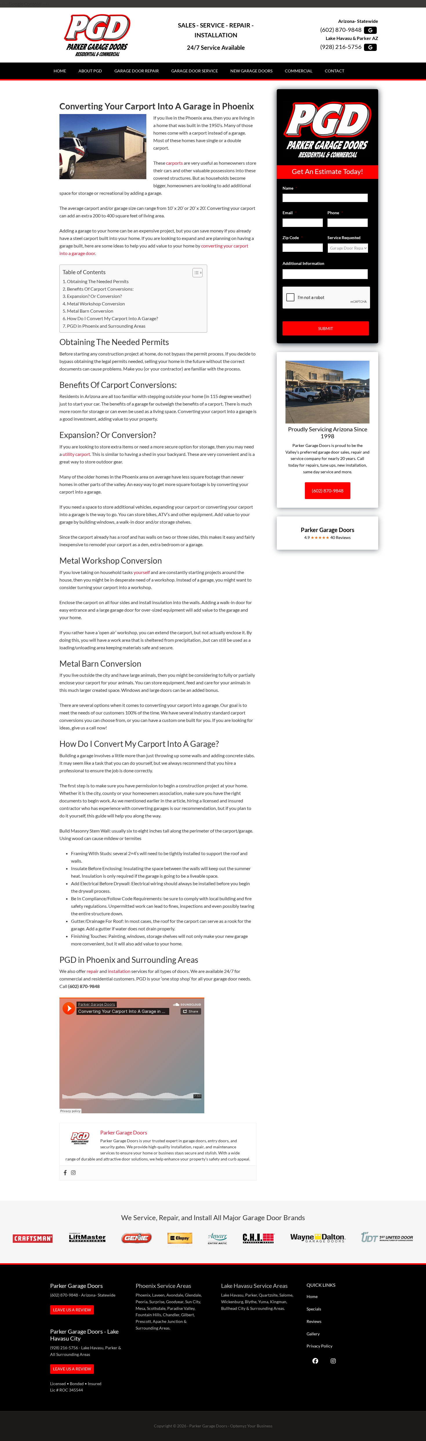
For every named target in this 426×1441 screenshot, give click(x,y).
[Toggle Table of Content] (194, 273)
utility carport (76, 454)
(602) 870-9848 (341, 29)
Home (312, 1296)
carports (174, 163)
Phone (335, 212)
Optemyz (238, 1425)
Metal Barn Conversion (90, 311)
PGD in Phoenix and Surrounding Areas (106, 326)
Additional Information (303, 263)
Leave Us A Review (72, 1309)
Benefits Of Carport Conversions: (100, 289)
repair (93, 971)
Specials (314, 1308)
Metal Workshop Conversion (96, 303)
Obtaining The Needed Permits (98, 281)
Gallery (313, 1333)
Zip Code (293, 237)
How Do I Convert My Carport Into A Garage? (112, 318)
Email (290, 212)
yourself (142, 572)
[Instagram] (73, 1173)
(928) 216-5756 (341, 46)
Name (290, 188)
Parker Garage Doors (97, 35)
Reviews (314, 1321)
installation (119, 971)
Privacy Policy (319, 1345)
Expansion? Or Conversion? (94, 296)
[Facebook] (65, 1173)
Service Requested (344, 237)
